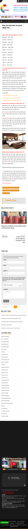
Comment (5, 289)
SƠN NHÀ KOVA (4, 377)
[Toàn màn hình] (25, 469)
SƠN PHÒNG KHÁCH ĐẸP (6, 398)
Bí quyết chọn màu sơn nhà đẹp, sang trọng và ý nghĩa (12, 321)
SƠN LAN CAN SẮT (5, 362)
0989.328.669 (5, 522)
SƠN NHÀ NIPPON (4, 382)
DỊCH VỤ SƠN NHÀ (4, 339)
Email (5, 265)
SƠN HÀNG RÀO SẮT (5, 359)
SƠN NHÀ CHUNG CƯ (5, 367)
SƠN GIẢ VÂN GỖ (4, 357)
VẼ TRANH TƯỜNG (4, 416)
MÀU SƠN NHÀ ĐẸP (15, 187)
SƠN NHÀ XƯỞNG (4, 393)
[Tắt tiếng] (23, 469)
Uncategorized (6, 193)
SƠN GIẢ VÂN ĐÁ (4, 354)
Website (5, 270)
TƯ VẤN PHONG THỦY (14, 190)
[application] (14, 464)
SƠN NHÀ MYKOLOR (5, 380)
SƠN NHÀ (3, 364)
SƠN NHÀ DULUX (6, 190)
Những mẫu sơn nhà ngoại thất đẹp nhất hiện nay (11, 318)
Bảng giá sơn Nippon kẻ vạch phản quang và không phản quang (13, 315)
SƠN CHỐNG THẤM (5, 346)
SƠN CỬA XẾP (4, 349)
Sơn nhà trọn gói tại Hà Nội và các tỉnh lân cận (10, 328)
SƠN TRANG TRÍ (4, 408)
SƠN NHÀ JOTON (4, 372)
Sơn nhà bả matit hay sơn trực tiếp (11, 98)
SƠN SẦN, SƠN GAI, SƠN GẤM (7, 403)
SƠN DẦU (3, 351)
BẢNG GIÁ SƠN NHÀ (6, 187)
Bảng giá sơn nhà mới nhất (6, 324)
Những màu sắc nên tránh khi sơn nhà (12, 100)
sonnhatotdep (4, 28)
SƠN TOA (3, 405)
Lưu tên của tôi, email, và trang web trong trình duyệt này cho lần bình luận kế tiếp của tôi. (13, 279)
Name (5, 259)
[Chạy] (4, 469)
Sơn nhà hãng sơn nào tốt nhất (10, 95)
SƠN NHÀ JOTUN (4, 375)
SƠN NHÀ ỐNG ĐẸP (5, 385)
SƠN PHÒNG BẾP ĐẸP (5, 395)
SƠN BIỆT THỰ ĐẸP (4, 344)
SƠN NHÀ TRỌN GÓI (5, 387)
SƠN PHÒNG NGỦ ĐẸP (5, 400)
